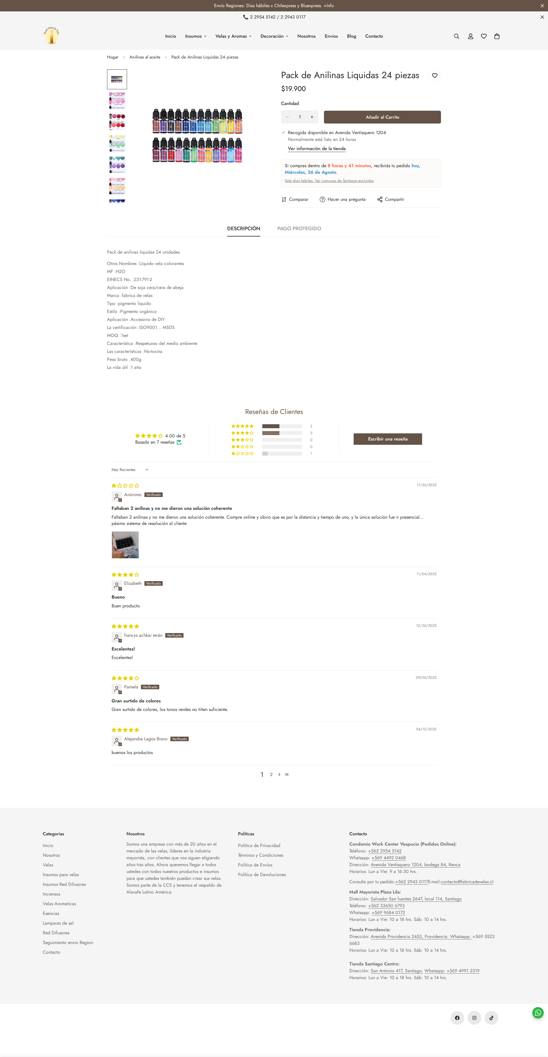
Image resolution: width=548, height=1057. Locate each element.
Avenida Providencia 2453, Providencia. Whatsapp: (421, 936)
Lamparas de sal (58, 923)
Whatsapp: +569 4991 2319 (452, 970)
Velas (48, 865)
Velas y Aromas (231, 36)
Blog (351, 36)
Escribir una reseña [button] (388, 439)
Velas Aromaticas (59, 903)
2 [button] (271, 774)
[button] (242, 426)
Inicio (170, 36)
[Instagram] (474, 1018)
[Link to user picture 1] (125, 545)
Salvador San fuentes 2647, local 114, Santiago (416, 899)
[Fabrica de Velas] (51, 36)
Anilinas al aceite (145, 57)
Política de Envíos (255, 865)
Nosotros (306, 36)
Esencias (51, 913)
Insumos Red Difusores (64, 884)
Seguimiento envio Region (68, 942)
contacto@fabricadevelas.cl (467, 881)
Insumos (193, 36)
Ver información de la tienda (317, 148)
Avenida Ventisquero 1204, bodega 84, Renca (415, 864)
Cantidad (290, 103)
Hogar (112, 57)
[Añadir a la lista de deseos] (434, 75)
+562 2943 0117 (411, 881)
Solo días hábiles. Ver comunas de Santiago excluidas (329, 180)
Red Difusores (56, 932)
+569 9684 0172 (388, 912)
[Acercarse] (254, 81)
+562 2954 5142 (385, 851)
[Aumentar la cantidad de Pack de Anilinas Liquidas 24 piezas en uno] (312, 117)
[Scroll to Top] (536, 1025)
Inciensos (51, 894)
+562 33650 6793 (386, 905)
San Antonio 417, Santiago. (397, 970)
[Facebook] (457, 1018)
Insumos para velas (61, 874)
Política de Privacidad (259, 845)
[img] (125, 485)
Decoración (272, 36)
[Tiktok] (491, 1018)
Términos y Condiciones (260, 855)
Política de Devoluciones (262, 874)
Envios (331, 36)
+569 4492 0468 (389, 857)
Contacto (374, 36)
